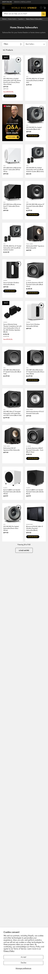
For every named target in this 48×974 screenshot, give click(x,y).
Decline (23, 963)
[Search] (43, 14)
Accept (23, 957)
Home (4, 19)
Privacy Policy (9, 951)
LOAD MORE (24, 550)
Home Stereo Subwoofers (34, 19)
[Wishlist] (41, 8)
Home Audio (12, 19)
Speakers (21, 19)
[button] (3, 8)
